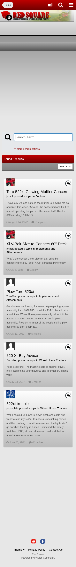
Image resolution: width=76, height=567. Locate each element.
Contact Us (56, 549)
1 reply (33, 269)
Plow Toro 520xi (20, 291)
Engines (40, 196)
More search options (28, 148)
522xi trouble (17, 404)
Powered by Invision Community (38, 557)
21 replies (40, 222)
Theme (18, 549)
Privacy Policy (36, 549)
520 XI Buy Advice (22, 355)
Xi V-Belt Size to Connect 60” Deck (36, 244)
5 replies (36, 333)
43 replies (37, 442)
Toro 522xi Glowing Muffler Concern (37, 192)
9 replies (36, 381)
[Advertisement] (38, 91)
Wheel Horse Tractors (52, 360)
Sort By (64, 166)
